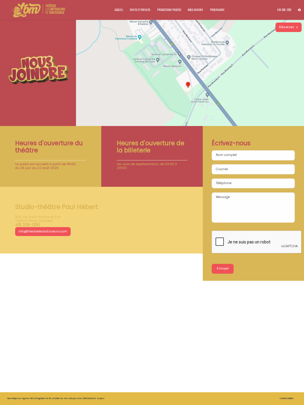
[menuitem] (284, 9)
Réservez (287, 27)
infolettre (91, 398)
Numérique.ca (14, 398)
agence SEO (28, 398)
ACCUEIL (119, 10)
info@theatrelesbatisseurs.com (42, 231)
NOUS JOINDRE (195, 10)
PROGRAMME (217, 10)
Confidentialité (287, 398)
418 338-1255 (284, 10)
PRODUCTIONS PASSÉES (169, 10)
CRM (84, 398)
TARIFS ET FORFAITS (140, 10)
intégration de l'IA (43, 398)
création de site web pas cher (67, 398)
